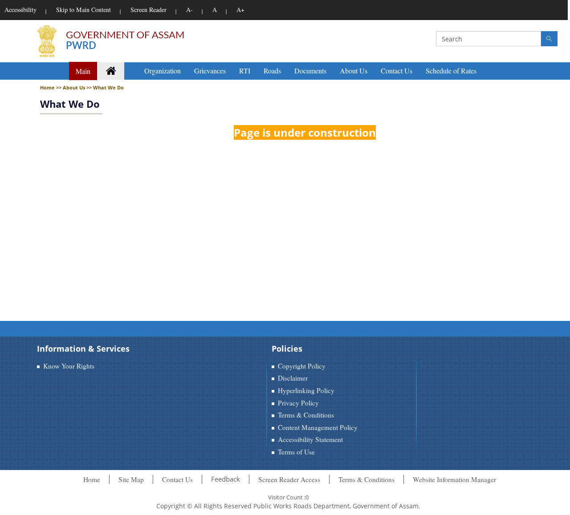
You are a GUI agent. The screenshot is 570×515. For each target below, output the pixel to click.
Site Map (131, 479)
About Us (353, 70)
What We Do (70, 103)
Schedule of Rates (451, 70)
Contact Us (396, 70)
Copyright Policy (302, 365)
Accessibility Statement (310, 439)
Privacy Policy (298, 402)
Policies (287, 348)
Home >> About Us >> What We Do (82, 87)
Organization (162, 70)
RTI (244, 70)
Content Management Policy (318, 427)
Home (91, 479)
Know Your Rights (68, 365)
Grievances (210, 70)
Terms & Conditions (306, 414)
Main (83, 71)
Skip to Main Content (83, 9)
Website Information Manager (454, 479)
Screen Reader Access (289, 479)
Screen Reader (148, 9)
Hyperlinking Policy (306, 390)
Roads (272, 70)
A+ (240, 9)
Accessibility (20, 9)
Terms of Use (296, 451)
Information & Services (83, 348)
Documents (310, 70)
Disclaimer (293, 377)
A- (189, 9)
